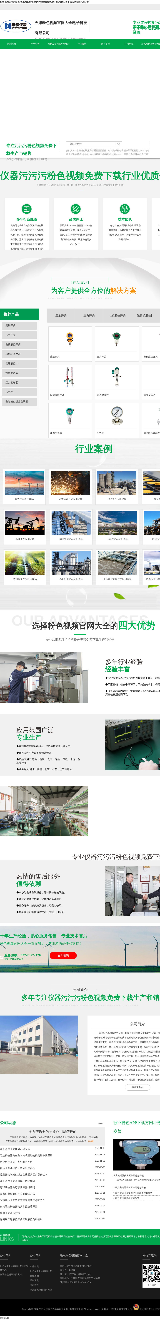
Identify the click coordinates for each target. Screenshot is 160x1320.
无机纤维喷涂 (52, 1236)
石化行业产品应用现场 (71, 579)
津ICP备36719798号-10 (121, 1309)
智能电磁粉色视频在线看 (120, 150)
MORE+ (101, 1123)
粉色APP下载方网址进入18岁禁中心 (58, 48)
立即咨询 (63, 955)
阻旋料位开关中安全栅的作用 (16, 1162)
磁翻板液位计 (12, 354)
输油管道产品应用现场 (71, 539)
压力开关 (10, 335)
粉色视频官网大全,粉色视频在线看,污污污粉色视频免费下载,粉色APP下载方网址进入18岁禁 (44, 2)
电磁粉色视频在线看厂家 (136, 154)
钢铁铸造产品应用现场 (70, 499)
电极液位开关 (12, 344)
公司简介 (129, 44)
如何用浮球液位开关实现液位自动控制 (21, 1219)
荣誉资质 (105, 44)
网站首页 (11, 44)
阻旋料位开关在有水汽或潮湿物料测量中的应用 (26, 1155)
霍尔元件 (92, 1236)
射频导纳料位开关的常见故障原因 (19, 1206)
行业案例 (82, 44)
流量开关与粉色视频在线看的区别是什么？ (24, 1174)
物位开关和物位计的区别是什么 (17, 1168)
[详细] (91, 1141)
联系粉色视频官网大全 (11, 1274)
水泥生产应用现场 (117, 499)
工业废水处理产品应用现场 (117, 579)
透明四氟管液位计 (68, 1236)
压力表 (9, 392)
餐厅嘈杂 (131, 1236)
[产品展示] (80, 283)
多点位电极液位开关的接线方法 (17, 1193)
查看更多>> (137, 1087)
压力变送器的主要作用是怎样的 (52, 1132)
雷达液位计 (11, 363)
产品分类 (35, 44)
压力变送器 (11, 382)
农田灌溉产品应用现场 (25, 579)
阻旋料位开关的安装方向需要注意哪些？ (22, 1200)
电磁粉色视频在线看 (86, 150)
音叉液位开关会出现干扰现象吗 (17, 1181)
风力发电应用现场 (24, 499)
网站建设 (100, 1236)
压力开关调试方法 (10, 1213)
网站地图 (4, 1318)
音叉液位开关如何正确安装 (15, 1149)
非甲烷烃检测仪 (119, 1236)
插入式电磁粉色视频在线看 (103, 154)
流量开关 (10, 325)
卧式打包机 (27, 1236)
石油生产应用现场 (25, 539)
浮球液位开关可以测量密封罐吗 (17, 1187)
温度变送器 (11, 373)
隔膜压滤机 (82, 1236)
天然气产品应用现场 (117, 539)
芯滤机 (108, 1236)
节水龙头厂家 (39, 1236)
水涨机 (139, 1236)
